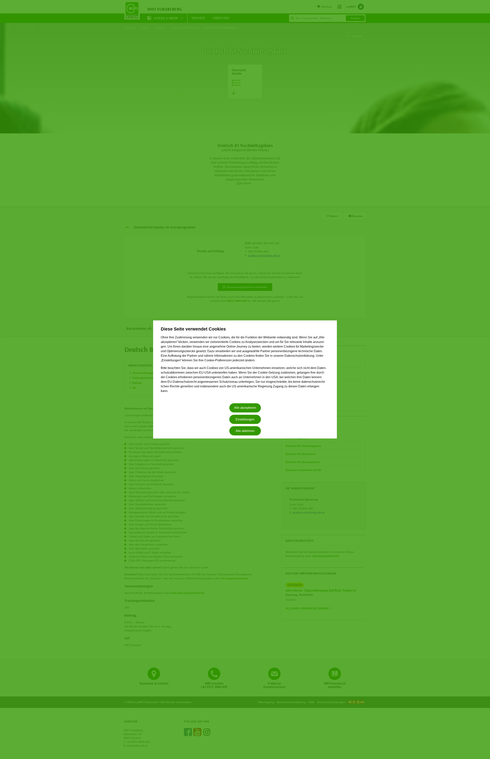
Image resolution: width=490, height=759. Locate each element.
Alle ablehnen (245, 431)
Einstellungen (245, 419)
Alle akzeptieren (245, 408)
